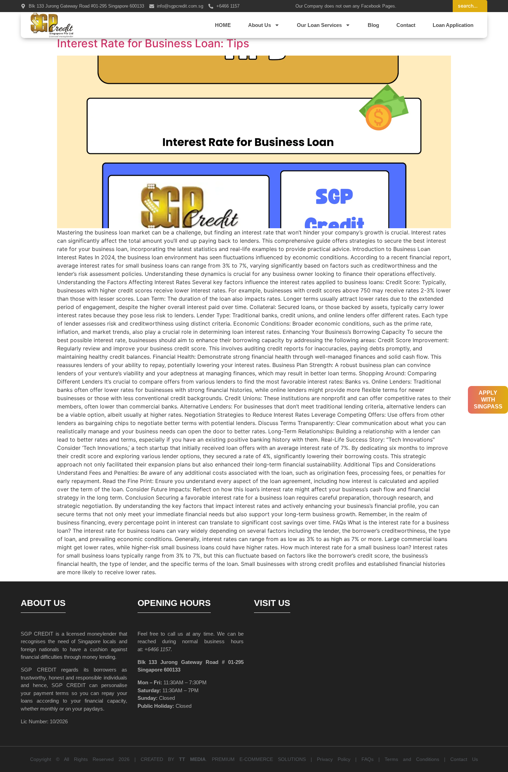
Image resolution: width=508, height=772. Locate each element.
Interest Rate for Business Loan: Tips (153, 43)
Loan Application (453, 25)
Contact (405, 25)
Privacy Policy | (339, 759)
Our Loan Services (319, 25)
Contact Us (464, 759)
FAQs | (373, 759)
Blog (373, 25)
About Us (259, 25)
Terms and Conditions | (417, 759)
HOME (223, 25)
